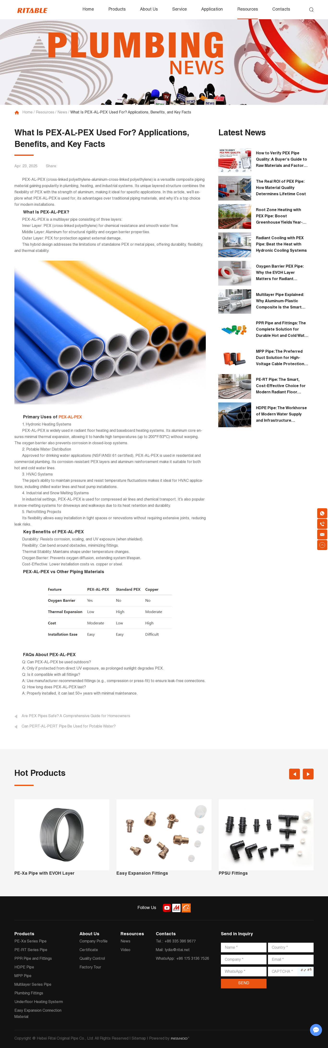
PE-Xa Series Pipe (30, 942)
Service (179, 9)
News (62, 113)
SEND (243, 983)
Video (125, 950)
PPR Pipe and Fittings (33, 959)
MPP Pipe (22, 976)
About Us (149, 9)
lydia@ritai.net (177, 950)
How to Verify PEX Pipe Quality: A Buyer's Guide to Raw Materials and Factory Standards (281, 160)
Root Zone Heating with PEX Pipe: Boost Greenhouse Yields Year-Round (279, 217)
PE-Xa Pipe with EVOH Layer (44, 874)
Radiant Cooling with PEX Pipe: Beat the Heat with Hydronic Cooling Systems (281, 245)
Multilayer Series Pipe (32, 985)
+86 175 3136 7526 (192, 959)
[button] (294, 774)
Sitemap (139, 1039)
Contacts (281, 9)
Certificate (88, 950)
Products (117, 9)
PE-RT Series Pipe (30, 950)
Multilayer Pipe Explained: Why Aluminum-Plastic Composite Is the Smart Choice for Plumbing (280, 302)
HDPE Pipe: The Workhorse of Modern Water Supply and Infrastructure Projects (281, 415)
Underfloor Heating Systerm (38, 1002)
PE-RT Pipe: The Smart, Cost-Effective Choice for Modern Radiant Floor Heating (281, 387)
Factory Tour (90, 968)
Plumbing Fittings (28, 994)
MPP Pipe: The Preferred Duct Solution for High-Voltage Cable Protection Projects (280, 359)
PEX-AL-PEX (70, 418)
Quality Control (92, 959)
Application (212, 9)
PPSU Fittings (233, 874)
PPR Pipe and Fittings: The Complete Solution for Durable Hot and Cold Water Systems (282, 330)
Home (88, 9)
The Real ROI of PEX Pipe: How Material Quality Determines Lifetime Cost (281, 188)
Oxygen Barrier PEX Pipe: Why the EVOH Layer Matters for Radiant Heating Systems (280, 273)
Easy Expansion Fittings (142, 874)
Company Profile (93, 942)
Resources (247, 9)
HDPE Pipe (24, 968)
